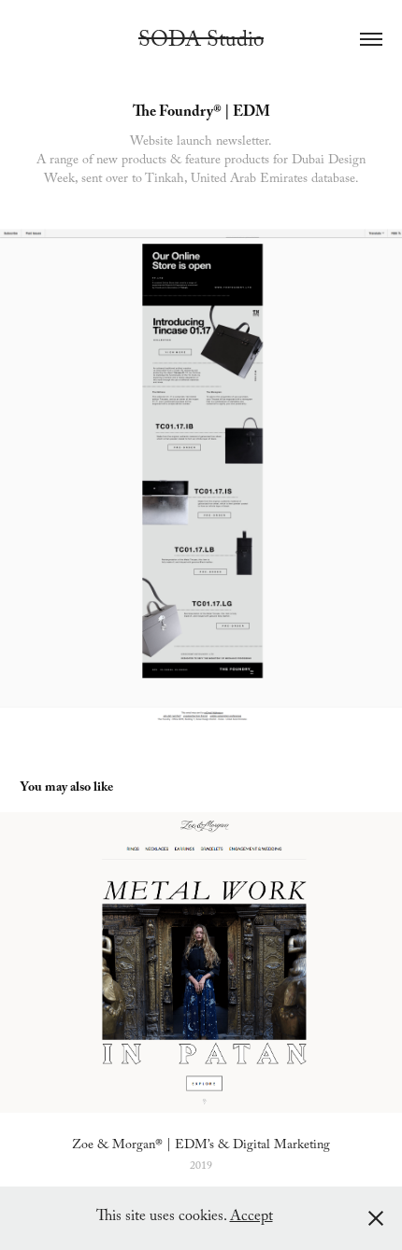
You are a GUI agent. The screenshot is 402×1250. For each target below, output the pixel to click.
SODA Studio (201, 42)
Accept (251, 1217)
